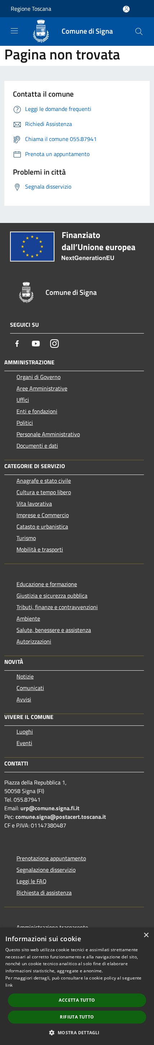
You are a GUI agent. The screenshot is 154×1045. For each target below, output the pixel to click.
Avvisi (23, 699)
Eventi (24, 743)
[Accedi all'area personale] (126, 9)
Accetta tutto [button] (77, 1000)
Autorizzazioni (33, 641)
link (9, 985)
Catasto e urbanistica (42, 526)
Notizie (25, 676)
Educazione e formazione (46, 584)
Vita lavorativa (34, 503)
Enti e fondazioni (36, 411)
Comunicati (30, 688)
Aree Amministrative (41, 388)
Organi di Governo (38, 377)
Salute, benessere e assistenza (53, 630)
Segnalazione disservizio (46, 869)
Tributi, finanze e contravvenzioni (57, 607)
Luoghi (24, 731)
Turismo (26, 538)
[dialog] (77, 986)
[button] (76, 1032)
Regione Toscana (31, 8)
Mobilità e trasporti (39, 549)
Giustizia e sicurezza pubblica (51, 595)
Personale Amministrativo (48, 434)
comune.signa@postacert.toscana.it (60, 816)
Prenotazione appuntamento (51, 858)
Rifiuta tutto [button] (77, 1017)
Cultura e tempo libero (43, 492)
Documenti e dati (37, 445)
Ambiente (28, 618)
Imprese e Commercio (42, 515)
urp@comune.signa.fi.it (50, 808)
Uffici (22, 399)
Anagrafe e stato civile (43, 480)
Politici (24, 422)
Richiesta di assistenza (44, 892)
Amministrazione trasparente (52, 927)
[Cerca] (139, 31)
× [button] (146, 935)
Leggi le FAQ (31, 881)
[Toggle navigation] (14, 30)
